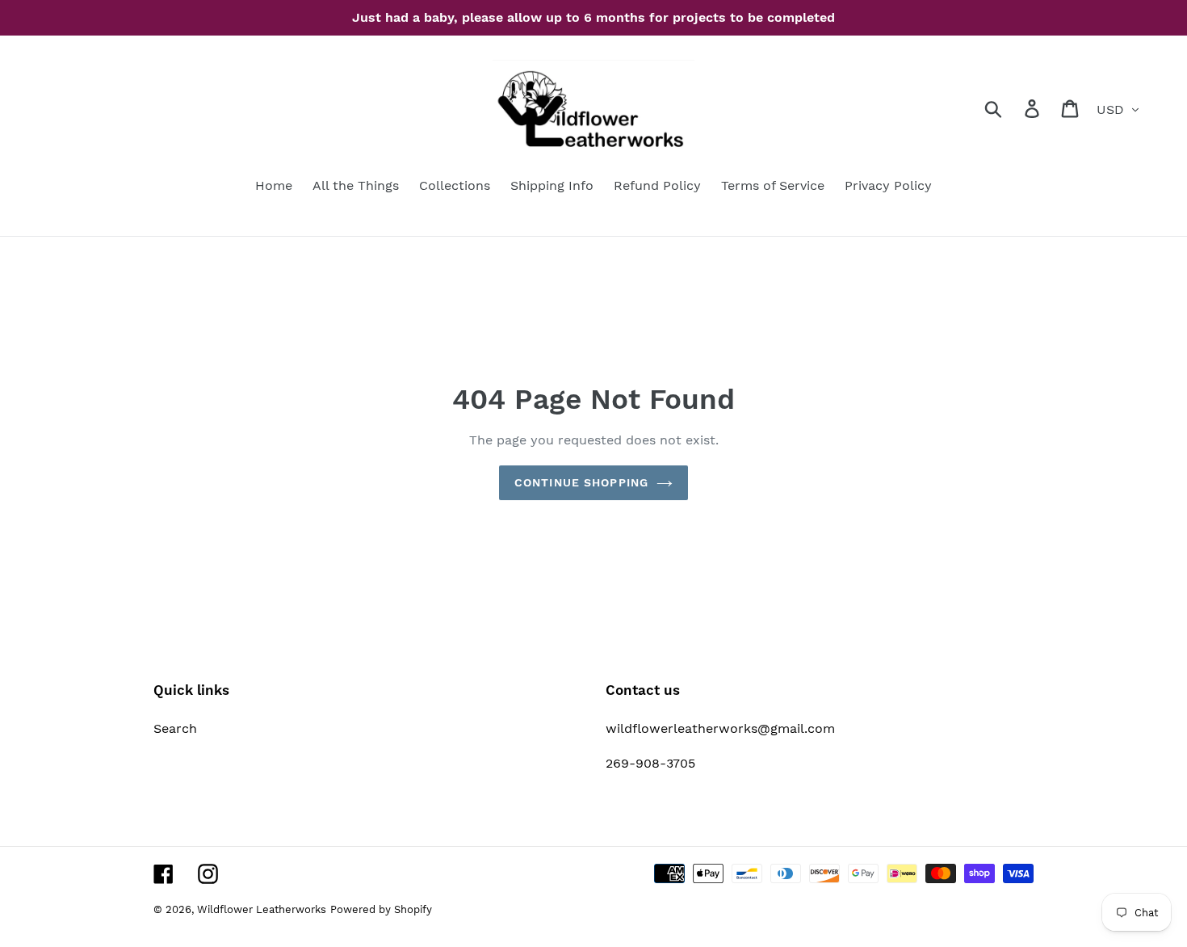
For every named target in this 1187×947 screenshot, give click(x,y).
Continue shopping (581, 482)
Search (175, 728)
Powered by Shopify (381, 909)
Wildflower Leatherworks (261, 909)
